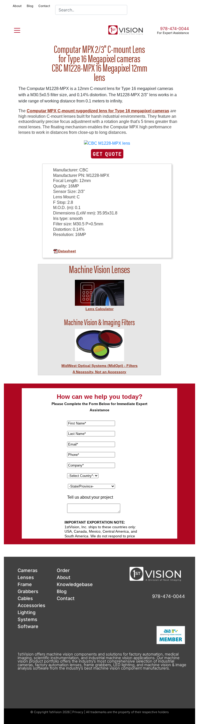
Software (28, 626)
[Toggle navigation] (14, 29)
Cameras (28, 570)
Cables (25, 598)
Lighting (26, 612)
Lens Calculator (99, 309)
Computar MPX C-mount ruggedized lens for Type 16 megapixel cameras (98, 111)
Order (63, 570)
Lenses (26, 577)
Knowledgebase (75, 584)
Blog (30, 6)
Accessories (31, 605)
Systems (27, 619)
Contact (44, 6)
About (17, 6)
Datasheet (67, 251)
